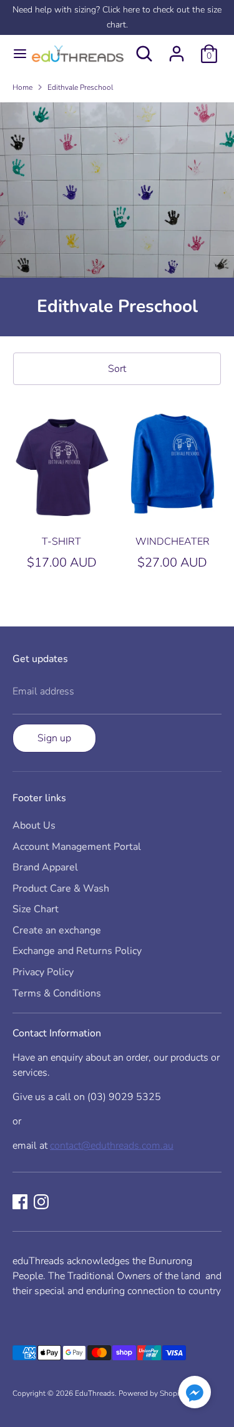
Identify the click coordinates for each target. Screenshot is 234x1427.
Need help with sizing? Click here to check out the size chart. (117, 17)
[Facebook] (19, 1201)
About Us (34, 825)
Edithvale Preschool (80, 87)
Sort (117, 369)
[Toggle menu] (14, 53)
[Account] (176, 49)
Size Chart (35, 909)
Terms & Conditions (56, 993)
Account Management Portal (76, 847)
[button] (194, 1394)
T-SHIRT (61, 541)
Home (22, 87)
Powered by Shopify (152, 1393)
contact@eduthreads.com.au (111, 1145)
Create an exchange (56, 930)
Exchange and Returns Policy (77, 951)
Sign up (54, 738)
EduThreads (95, 1393)
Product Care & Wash (60, 888)
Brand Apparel (45, 867)
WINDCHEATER (172, 541)
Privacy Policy (43, 972)
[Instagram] (41, 1201)
